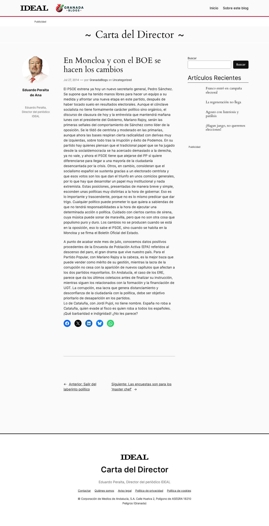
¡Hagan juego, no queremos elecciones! (225, 128)
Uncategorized (122, 79)
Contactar (84, 490)
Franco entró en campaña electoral (224, 90)
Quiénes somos (104, 490)
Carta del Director (134, 35)
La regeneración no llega (223, 102)
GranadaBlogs (99, 79)
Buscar (192, 58)
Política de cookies (179, 490)
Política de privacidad (149, 490)
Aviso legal (125, 490)
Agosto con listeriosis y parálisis (222, 114)
